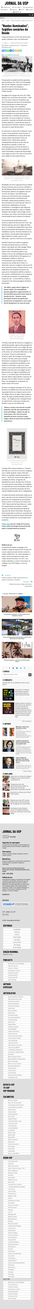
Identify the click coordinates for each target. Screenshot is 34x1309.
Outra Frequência (12, 1237)
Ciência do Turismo (13, 966)
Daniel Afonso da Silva (13, 1001)
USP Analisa (11, 1265)
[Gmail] (16, 51)
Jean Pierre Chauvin (13, 1043)
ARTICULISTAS (9, 993)
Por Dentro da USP (12, 977)
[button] (30, 15)
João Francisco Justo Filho (15, 1045)
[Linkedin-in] (20, 668)
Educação (17, 940)
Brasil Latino (11, 1182)
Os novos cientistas (13, 1235)
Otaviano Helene (12, 1068)
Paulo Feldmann (12, 1073)
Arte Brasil (10, 1175)
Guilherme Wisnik (12, 1119)
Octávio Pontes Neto (13, 1144)
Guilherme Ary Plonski (13, 1031)
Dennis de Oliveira (12, 1010)
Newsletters (6, 859)
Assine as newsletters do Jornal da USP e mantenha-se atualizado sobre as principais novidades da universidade (16, 862)
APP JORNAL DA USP (9, 912)
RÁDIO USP (7, 1157)
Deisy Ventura (11, 1008)
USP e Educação (12, 980)
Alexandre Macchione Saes (15, 999)
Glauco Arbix (11, 1116)
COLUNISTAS (8, 1096)
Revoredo (10, 1249)
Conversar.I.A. (11, 1189)
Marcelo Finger (12, 1132)
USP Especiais (11, 1267)
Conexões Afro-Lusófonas (15, 1184)
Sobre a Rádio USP (12, 1161)
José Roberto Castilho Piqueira (16, 1052)
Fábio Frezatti (11, 1022)
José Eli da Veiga (12, 1126)
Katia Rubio (11, 1054)
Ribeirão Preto (7, 954)
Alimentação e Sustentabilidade (16, 963)
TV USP (6, 1087)
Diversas (10, 1198)
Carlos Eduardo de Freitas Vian (15, 1105)
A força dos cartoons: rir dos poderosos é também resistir (17, 614)
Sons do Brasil (11, 1258)
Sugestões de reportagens (11, 843)
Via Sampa (10, 1272)
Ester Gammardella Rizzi (14, 1017)
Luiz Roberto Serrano (11, 55)
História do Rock (12, 1207)
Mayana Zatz (11, 1142)
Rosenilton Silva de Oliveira (15, 1075)
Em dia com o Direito (13, 1205)
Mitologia (10, 1221)
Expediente (5, 894)
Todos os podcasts (26, 721)
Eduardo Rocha (12, 1109)
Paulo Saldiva (11, 1146)
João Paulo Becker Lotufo (14, 1121)
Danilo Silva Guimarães (14, 1006)
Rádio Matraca (11, 1246)
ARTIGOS (7, 984)
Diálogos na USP (12, 1196)
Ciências (17, 932)
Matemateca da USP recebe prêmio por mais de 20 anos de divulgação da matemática (20, 802)
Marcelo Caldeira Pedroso (14, 1057)
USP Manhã (11, 1270)
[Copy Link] (18, 51)
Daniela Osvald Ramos (13, 1004)
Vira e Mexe (11, 1274)
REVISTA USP (8, 1084)
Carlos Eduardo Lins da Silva (15, 1107)
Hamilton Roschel (12, 1033)
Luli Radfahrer (11, 1130)
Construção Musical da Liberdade (16, 1187)
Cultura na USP (12, 1191)
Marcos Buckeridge (13, 1061)
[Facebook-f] (9, 668)
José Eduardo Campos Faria (15, 1050)
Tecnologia (17, 945)
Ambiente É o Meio (13, 1173)
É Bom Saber (11, 1203)
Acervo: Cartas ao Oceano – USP (16, 1168)
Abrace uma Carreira (13, 1166)
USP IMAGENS (9, 1090)
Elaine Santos (11, 1013)
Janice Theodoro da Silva (14, 1038)
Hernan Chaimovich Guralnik (15, 1036)
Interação (10, 1210)
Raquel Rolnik (11, 1151)
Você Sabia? (11, 1276)
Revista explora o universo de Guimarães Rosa (17, 660)
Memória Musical (12, 1219)
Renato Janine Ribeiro (13, 1153)
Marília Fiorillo (11, 1135)
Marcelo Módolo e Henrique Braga (16, 1059)
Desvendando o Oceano (14, 970)
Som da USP (11, 1256)
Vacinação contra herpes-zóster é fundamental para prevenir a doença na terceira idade (20, 810)
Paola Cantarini (12, 1070)
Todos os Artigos (27, 771)
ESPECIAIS (7, 987)
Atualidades (17, 929)
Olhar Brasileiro (12, 1230)
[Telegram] (13, 51)
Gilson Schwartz (12, 1112)
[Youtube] (17, 668)
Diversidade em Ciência (14, 1200)
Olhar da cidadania (12, 1233)
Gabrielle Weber (12, 1024)
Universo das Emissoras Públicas (16, 1263)
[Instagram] (24, 668)
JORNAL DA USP (16, 3)
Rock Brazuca (11, 1251)
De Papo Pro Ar (12, 1193)
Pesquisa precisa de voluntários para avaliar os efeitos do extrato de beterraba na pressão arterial (20, 786)
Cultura (5, 43)
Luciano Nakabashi (13, 1128)
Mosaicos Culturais (13, 1223)
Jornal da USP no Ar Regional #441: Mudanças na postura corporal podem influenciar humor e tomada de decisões (22, 692)
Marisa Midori (11, 1137)
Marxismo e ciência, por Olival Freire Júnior (22, 727)
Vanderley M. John (12, 1077)
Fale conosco (6, 851)
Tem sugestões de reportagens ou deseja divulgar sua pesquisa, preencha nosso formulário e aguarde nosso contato (16, 846)
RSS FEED (5, 914)
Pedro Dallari (11, 1149)
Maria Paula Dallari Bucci (14, 1066)
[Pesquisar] (29, 674)
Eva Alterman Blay (12, 1020)
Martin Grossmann (12, 1139)
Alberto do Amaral (12, 1100)
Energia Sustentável (13, 973)
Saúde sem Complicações (14, 1253)
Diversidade (17, 937)
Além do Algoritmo (13, 1170)
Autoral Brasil (11, 1177)
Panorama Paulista (13, 975)
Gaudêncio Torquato (13, 1027)
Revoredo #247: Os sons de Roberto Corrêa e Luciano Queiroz (16, 683)
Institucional (17, 942)
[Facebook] (3, 51)
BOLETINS (6, 1279)
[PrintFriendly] (21, 51)
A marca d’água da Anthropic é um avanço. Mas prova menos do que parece (23, 760)
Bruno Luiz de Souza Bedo (14, 1103)
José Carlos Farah (12, 1123)
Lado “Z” (10, 1212)
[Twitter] (5, 51)
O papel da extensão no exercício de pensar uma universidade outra (22, 742)
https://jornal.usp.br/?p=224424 (19, 43)
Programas (11, 1164)
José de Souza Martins (14, 1047)
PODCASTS (7, 959)
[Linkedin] (11, 51)
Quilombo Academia (13, 1244)
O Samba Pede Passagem (14, 1226)
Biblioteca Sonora (12, 1180)
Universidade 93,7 (12, 1260)
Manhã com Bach (12, 1217)
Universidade (17, 947)
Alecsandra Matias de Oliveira (15, 997)
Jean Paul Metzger (12, 1040)
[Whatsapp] (8, 51)
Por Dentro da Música (13, 1242)
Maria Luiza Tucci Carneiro (14, 1063)
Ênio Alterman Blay (13, 1015)
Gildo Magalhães (12, 1029)
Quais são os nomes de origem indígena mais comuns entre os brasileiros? (20, 778)
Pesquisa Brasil (12, 1240)
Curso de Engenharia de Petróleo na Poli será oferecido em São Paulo (17, 637)
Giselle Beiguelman (13, 1114)
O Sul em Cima (11, 1228)
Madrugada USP (12, 1214)
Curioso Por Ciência (13, 968)
